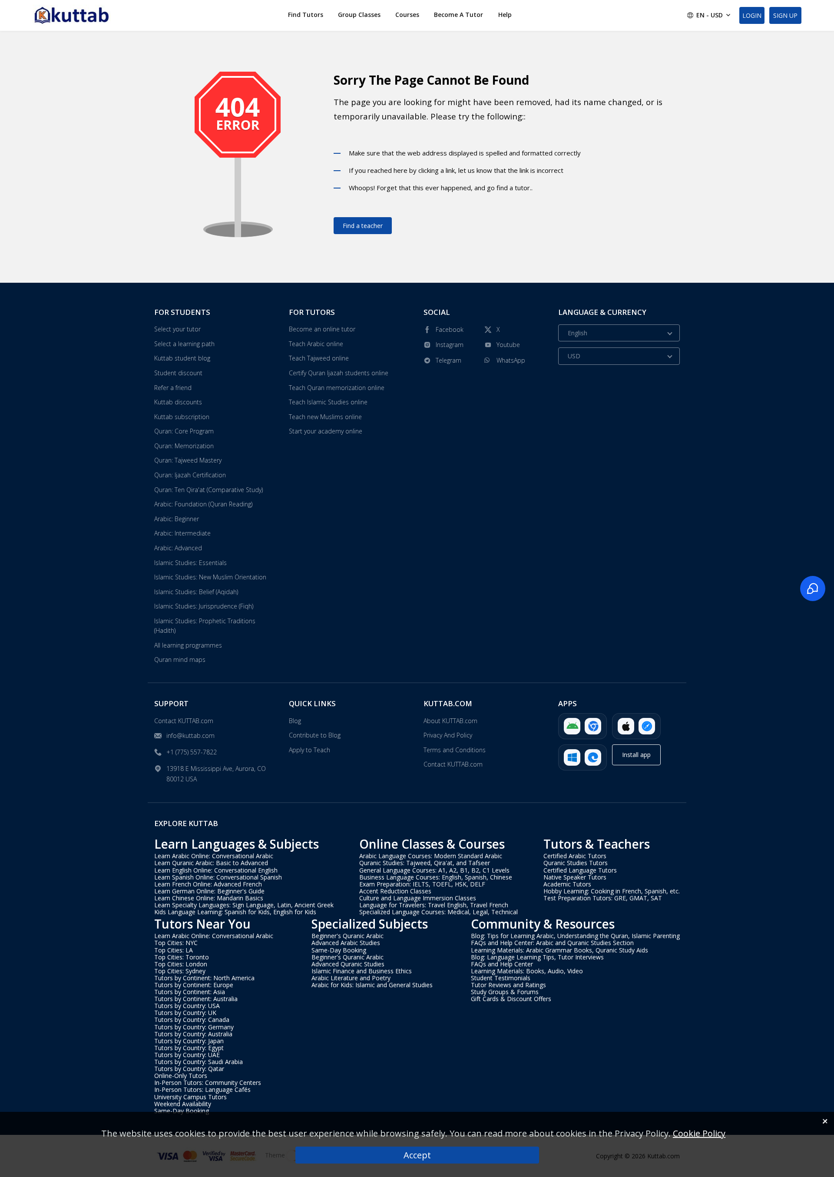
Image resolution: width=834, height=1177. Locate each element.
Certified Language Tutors (580, 870)
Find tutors (305, 14)
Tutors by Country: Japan (189, 1041)
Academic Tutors (567, 884)
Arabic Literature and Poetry (351, 978)
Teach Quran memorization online (336, 388)
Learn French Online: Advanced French (208, 884)
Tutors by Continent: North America (204, 978)
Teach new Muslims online (325, 417)
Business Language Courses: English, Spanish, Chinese (435, 877)
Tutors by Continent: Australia (196, 999)
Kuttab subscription (181, 417)
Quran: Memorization (184, 446)
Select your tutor (177, 329)
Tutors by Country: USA (187, 1006)
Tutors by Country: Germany (194, 1027)
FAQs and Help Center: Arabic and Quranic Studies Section (552, 943)
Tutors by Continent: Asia (189, 992)
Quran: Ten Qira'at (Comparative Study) (208, 490)
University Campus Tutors (190, 1097)
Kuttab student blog (182, 358)
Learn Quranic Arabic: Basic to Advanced (211, 863)
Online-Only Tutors (180, 1075)
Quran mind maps (179, 659)
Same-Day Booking (181, 1111)
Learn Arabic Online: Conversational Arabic (213, 856)
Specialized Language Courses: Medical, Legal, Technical (438, 912)
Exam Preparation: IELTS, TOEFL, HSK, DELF (422, 884)
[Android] (582, 726)
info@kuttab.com (190, 735)
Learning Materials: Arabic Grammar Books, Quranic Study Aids (559, 950)
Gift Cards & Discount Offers (511, 999)
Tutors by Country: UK (185, 1012)
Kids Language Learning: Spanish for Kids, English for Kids (235, 912)
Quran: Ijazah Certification (190, 475)
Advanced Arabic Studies (345, 943)
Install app (636, 755)
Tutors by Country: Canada (191, 1019)
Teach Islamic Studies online (328, 402)
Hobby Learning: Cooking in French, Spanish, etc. (611, 891)
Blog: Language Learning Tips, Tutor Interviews (537, 957)
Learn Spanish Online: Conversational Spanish (218, 877)
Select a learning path (184, 344)
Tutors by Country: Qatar (189, 1069)
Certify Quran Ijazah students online (338, 373)
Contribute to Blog (315, 735)
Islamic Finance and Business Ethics (361, 971)
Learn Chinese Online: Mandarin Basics (208, 898)
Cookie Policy (699, 1133)
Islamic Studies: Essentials (190, 563)
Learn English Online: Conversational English (216, 870)
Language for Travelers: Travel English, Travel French (433, 905)
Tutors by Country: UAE (187, 1055)
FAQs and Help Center (502, 964)
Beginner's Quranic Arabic (347, 936)
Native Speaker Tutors (574, 877)
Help (505, 14)
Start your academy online (325, 431)
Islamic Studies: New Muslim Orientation (210, 577)
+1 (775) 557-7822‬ (191, 752)
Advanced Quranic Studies (347, 964)
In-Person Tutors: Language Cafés (202, 1089)
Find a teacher (363, 226)
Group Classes (359, 14)
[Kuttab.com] (72, 15)
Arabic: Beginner (176, 519)
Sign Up (785, 15)
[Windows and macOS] (582, 757)
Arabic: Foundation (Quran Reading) (203, 504)
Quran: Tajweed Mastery (188, 460)
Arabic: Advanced (178, 548)
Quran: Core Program (184, 431)
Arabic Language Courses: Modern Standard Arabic (430, 856)
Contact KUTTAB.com (183, 721)
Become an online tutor (322, 329)
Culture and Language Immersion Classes (417, 898)
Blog (295, 721)
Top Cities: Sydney (179, 971)
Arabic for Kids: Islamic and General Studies (372, 985)
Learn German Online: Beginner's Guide (209, 891)
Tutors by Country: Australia (193, 1034)
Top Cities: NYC (176, 943)
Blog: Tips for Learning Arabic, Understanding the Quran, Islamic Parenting (575, 936)
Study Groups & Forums (505, 992)
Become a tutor (458, 14)
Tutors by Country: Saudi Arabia (198, 1062)
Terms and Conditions (455, 750)
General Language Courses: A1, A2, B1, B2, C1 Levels (434, 870)
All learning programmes (188, 645)
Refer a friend (173, 388)
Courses (407, 14)
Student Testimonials (500, 978)
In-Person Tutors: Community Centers (207, 1082)
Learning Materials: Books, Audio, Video (527, 971)
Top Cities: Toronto (181, 957)
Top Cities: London (180, 964)
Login (751, 15)
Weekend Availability (182, 1104)
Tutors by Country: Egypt (189, 1048)
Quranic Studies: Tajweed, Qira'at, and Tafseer (424, 863)
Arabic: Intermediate (182, 533)
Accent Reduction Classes (395, 891)
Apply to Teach (309, 750)
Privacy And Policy (448, 735)
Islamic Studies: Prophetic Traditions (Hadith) (204, 626)
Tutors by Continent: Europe (193, 985)
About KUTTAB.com (450, 721)
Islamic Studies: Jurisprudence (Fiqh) (203, 606)
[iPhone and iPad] (636, 726)
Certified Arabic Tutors (574, 856)
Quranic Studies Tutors (575, 863)
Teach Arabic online (316, 344)
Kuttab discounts (178, 402)
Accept (417, 1155)
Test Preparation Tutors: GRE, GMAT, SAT (602, 898)
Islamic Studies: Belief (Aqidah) (196, 592)
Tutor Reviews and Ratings (508, 985)
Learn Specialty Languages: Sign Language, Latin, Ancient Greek (244, 905)
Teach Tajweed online (319, 358)
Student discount (178, 373)
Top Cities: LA (173, 950)
